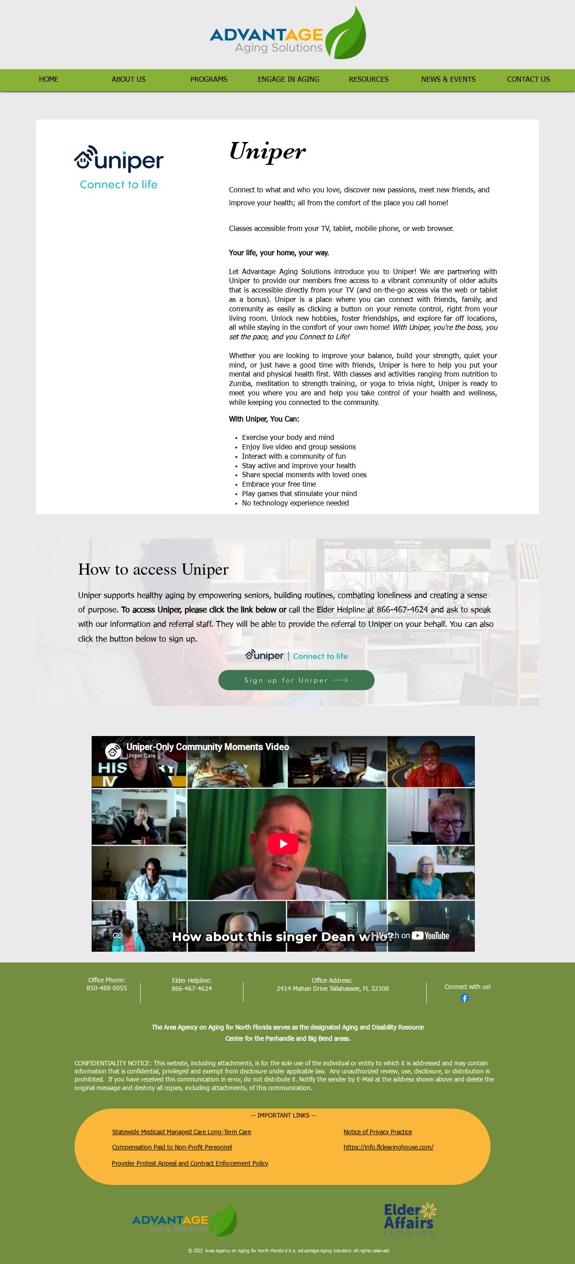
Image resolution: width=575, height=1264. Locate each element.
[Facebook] (464, 997)
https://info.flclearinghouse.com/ (388, 1147)
